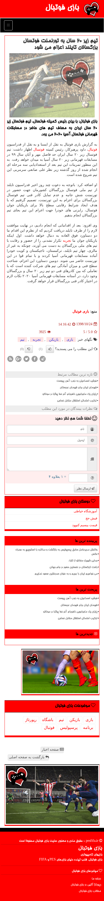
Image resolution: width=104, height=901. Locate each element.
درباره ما (96, 878)
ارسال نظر (84, 488)
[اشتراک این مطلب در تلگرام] (42, 358)
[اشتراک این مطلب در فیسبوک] (34, 358)
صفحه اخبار (51, 749)
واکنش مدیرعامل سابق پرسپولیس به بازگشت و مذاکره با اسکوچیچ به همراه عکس (56, 552)
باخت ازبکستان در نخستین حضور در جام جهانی (73, 567)
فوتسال (38, 149)
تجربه (67, 240)
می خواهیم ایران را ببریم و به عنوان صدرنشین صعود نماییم (66, 574)
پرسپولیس (68, 727)
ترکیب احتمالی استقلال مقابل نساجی (77, 400)
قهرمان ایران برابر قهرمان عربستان (78, 387)
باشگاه (47, 720)
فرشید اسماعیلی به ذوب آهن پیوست (77, 381)
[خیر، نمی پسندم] (29, 349)
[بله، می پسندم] (50, 349)
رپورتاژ (31, 720)
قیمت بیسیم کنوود (84, 525)
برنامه (88, 727)
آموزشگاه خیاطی (85, 511)
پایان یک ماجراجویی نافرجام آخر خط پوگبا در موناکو (69, 394)
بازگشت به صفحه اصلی (27, 757)
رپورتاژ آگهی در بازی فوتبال (86, 885)
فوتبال (92, 149)
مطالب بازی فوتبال (90, 891)
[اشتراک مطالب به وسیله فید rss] (10, 358)
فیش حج (91, 518)
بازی (70, 339)
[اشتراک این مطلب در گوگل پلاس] (18, 358)
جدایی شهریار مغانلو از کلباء (82, 560)
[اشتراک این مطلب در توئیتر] (26, 358)
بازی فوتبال (62, 8)
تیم (22, 339)
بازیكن (54, 339)
